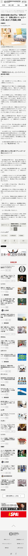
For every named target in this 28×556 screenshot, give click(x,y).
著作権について (20, 543)
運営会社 (7, 547)
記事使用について (20, 539)
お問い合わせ (20, 547)
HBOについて (7, 539)
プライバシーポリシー (6, 543)
